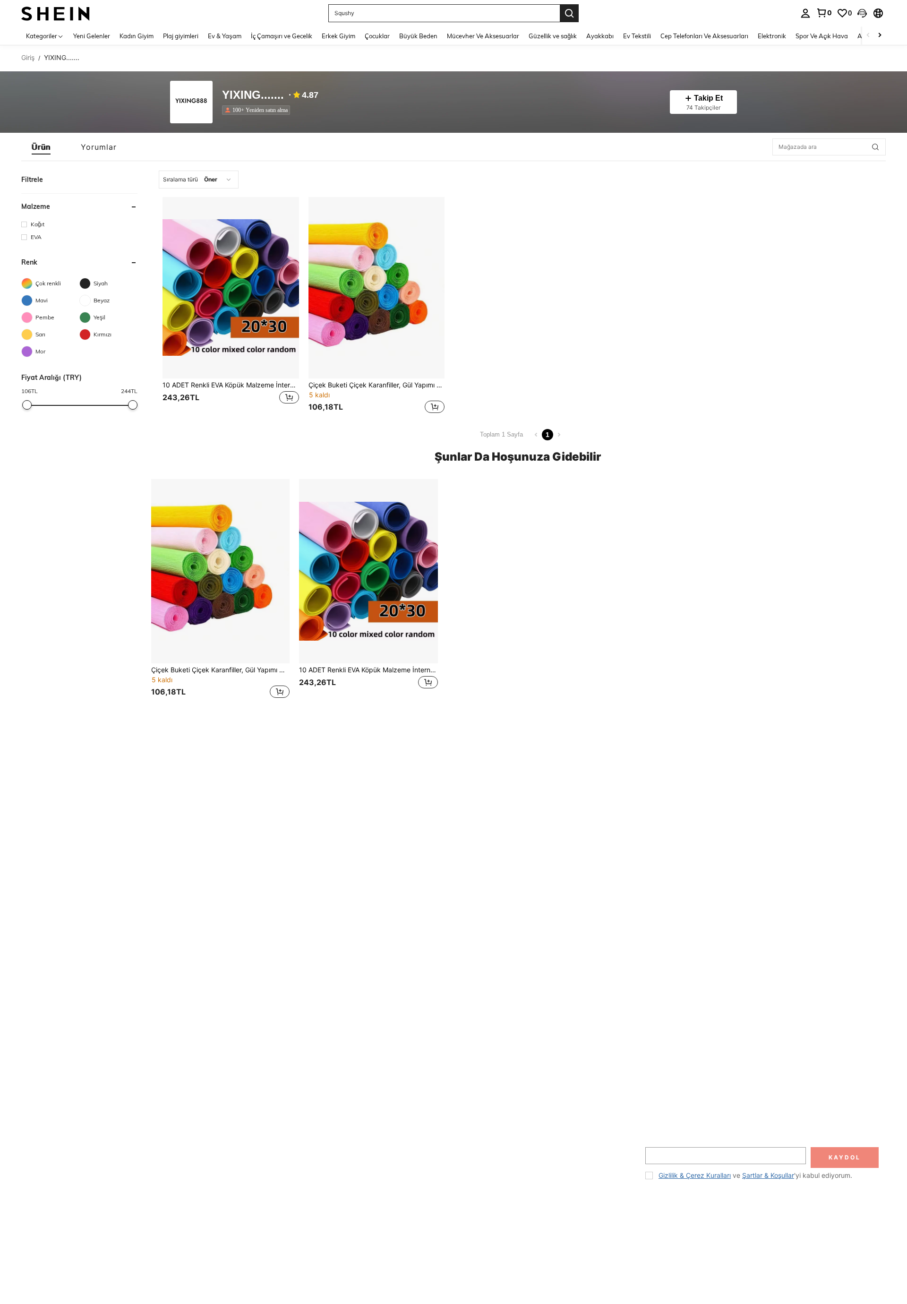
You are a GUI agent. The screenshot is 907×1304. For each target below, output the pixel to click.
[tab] (41, 147)
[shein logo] (55, 13)
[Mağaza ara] (875, 147)
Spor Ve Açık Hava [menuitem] (822, 36)
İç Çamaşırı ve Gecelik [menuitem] (281, 36)
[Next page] (559, 434)
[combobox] (198, 179)
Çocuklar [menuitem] (377, 36)
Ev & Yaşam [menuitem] (224, 36)
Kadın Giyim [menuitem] (137, 36)
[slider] (27, 405)
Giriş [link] (27, 57)
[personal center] (805, 13)
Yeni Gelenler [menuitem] (91, 36)
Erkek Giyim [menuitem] (338, 36)
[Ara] (569, 13)
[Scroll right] (879, 35)
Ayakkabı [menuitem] (600, 36)
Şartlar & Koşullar (768, 1175)
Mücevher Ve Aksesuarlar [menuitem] (483, 36)
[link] (824, 12)
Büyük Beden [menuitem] (418, 36)
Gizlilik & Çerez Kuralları (695, 1175)
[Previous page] (536, 434)
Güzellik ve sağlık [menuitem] (553, 36)
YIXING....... (253, 95)
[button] (862, 13)
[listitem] (258, 110)
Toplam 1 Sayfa (501, 434)
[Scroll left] (868, 35)
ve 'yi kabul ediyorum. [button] (755, 1175)
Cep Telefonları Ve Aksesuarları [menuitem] (704, 36)
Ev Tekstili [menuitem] (637, 36)
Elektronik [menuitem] (772, 36)
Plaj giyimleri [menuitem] (180, 36)
